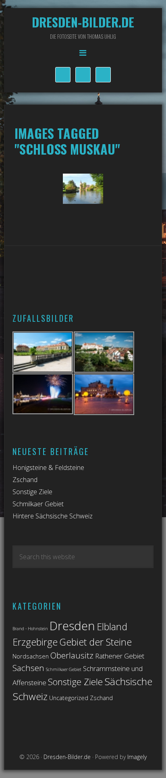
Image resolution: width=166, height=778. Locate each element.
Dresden (72, 626)
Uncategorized (68, 698)
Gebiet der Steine (95, 641)
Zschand (24, 479)
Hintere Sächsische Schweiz (52, 516)
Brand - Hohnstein (30, 628)
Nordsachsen (30, 656)
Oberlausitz (71, 655)
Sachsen (28, 667)
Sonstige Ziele (32, 491)
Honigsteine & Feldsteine (48, 467)
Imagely (137, 757)
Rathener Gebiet (119, 656)
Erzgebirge (35, 641)
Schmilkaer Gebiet (38, 503)
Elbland (112, 626)
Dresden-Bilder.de (83, 22)
